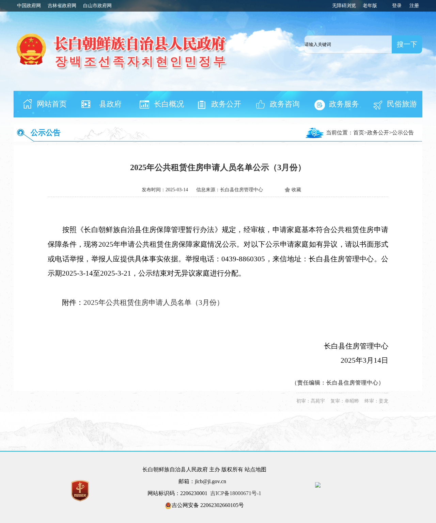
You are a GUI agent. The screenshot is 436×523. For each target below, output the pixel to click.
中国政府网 (29, 5)
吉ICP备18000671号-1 (235, 493)
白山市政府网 (97, 5)
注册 (414, 5)
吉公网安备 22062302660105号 (208, 505)
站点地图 (255, 469)
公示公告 (46, 132)
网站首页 (52, 104)
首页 (358, 132)
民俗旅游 (402, 104)
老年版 (370, 5)
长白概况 (169, 104)
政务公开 (226, 104)
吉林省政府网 (62, 5)
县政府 (110, 104)
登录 (397, 5)
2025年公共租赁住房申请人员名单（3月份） (153, 302)
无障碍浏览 (344, 5)
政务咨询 (285, 104)
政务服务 (344, 104)
